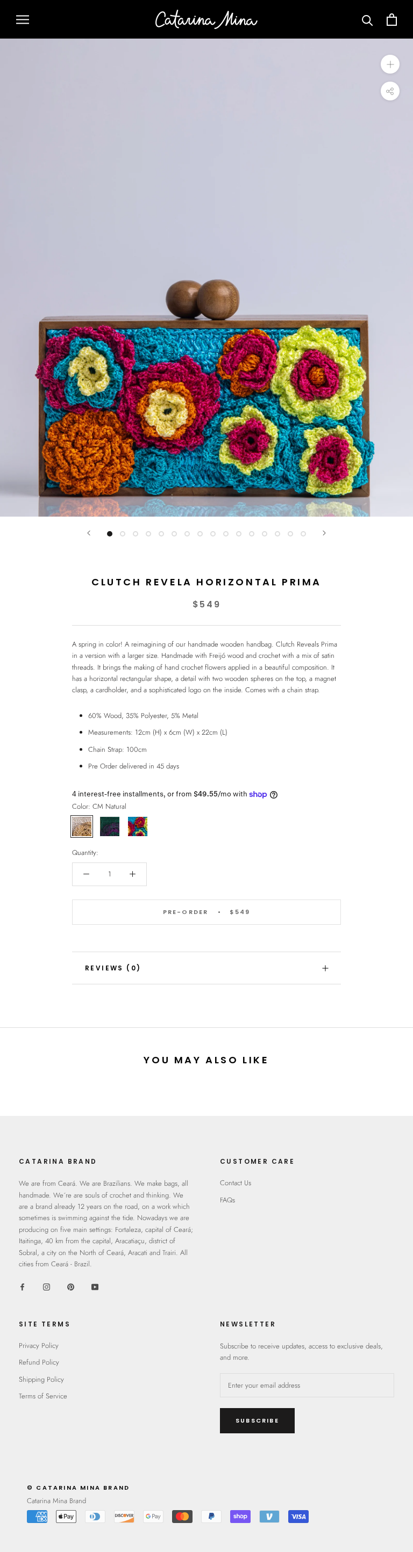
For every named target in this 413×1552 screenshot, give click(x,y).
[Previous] (88, 533)
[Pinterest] (70, 1286)
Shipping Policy (41, 1379)
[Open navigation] (22, 19)
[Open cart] (392, 19)
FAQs (227, 1200)
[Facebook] (22, 1286)
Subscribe (257, 1420)
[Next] (324, 533)
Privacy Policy (39, 1345)
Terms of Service (43, 1396)
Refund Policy (39, 1362)
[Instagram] (46, 1286)
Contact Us (235, 1183)
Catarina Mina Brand (56, 1501)
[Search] (367, 19)
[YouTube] (94, 1286)
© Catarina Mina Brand (78, 1487)
